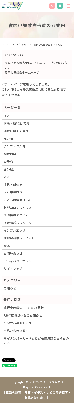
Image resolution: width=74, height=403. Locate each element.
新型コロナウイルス (18, 207)
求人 (7, 177)
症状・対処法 (13, 184)
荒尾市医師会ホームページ (22, 72)
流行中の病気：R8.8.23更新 (24, 307)
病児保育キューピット (19, 238)
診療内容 (10, 154)
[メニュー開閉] (68, 6)
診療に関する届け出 (18, 131)
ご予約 (8, 161)
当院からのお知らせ (18, 323)
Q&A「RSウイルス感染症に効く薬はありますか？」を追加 (34, 92)
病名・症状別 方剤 (17, 123)
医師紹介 (10, 169)
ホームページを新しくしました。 (27, 84)
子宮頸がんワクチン (18, 223)
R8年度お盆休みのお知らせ (23, 315)
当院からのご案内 (16, 330)
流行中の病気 (13, 192)
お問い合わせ (13, 253)
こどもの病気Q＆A (17, 200)
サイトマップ (13, 268)
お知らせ (21, 44)
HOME (5, 44)
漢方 (7, 115)
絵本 (7, 246)
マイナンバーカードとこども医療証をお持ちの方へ (36, 340)
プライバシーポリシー (19, 261)
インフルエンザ (15, 230)
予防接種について (16, 215)
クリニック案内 (15, 146)
